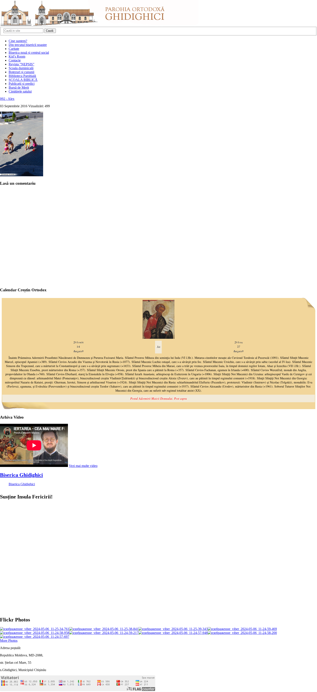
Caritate (14, 48)
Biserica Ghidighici (21, 475)
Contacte (15, 60)
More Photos (8, 640)
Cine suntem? (18, 41)
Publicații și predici (22, 83)
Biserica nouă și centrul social (29, 52)
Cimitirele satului (20, 91)
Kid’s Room (17, 56)
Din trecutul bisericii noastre (28, 45)
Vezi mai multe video (83, 466)
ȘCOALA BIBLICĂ (23, 80)
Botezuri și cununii (21, 72)
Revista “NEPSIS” (21, 64)
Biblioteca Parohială (22, 76)
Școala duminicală (21, 68)
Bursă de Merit (19, 87)
